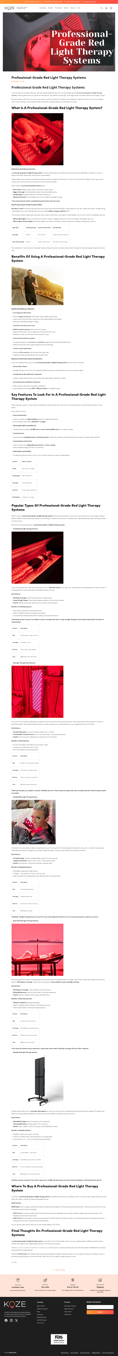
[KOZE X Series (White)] (37, 976)
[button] (102, 8)
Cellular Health (18, 348)
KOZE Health (12, 1352)
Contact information (108, 1353)
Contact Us (40, 1323)
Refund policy (65, 1353)
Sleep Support (30, 338)
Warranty (40, 1314)
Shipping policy (96, 1353)
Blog (38, 1311)
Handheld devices (17, 848)
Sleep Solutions (69, 1309)
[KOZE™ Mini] (33, 844)
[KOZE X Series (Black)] (37, 718)
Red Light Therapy (70, 1306)
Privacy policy (74, 1353)
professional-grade (34, 99)
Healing (28, 348)
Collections (67, 1314)
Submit (100, 1312)
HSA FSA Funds (41, 1320)
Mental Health (18, 338)
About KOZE (40, 1306)
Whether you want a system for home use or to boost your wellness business (35, 1247)
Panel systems (15, 721)
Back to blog (60, 1270)
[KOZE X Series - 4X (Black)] (37, 1107)
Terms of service (85, 1353)
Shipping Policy (41, 1317)
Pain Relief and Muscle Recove (23, 325)
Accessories (68, 1311)
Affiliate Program (42, 1309)
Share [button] (15, 1262)
